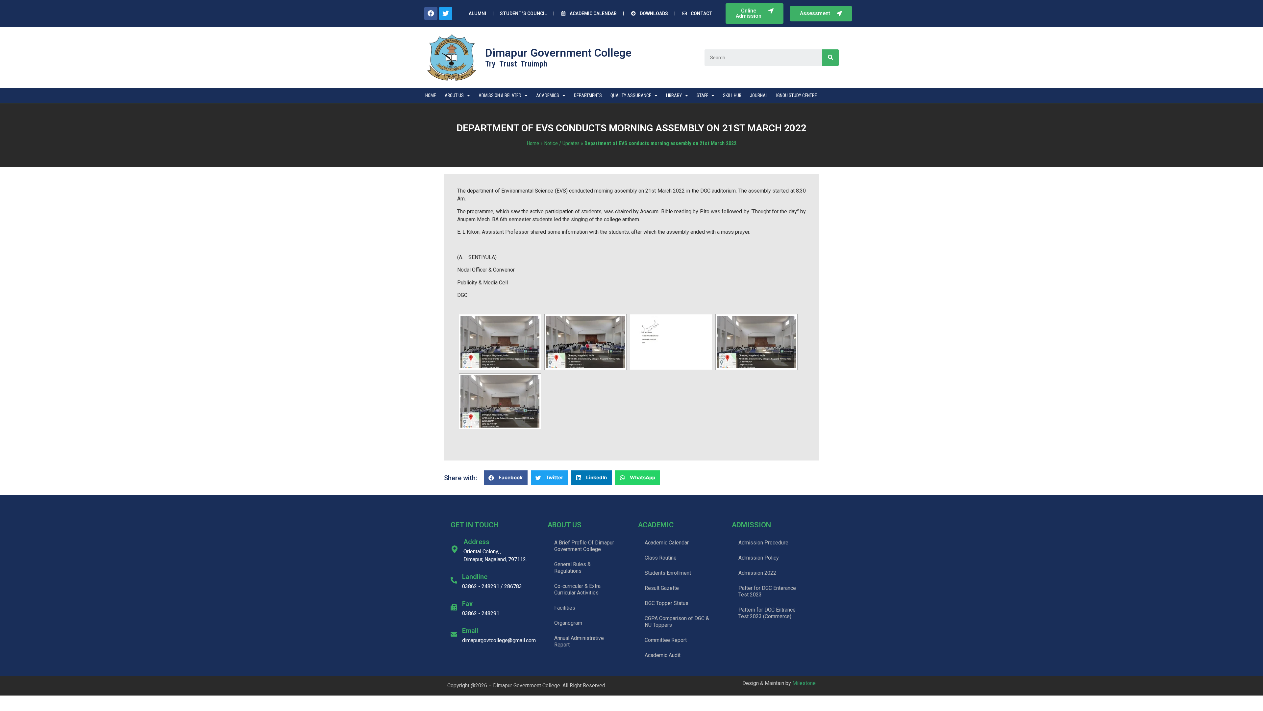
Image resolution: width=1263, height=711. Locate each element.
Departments (588, 95)
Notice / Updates (562, 143)
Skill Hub (732, 95)
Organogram (568, 623)
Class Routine (661, 558)
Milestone (804, 683)
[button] (754, 13)
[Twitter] (445, 13)
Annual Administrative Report (579, 641)
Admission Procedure (763, 543)
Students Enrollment (668, 573)
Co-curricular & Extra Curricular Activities (577, 589)
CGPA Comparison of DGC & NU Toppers (677, 621)
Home (430, 95)
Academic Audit (663, 655)
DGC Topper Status (666, 603)
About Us (454, 95)
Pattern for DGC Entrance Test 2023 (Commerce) (767, 613)
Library (674, 95)
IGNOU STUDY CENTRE (796, 95)
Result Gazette (662, 588)
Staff (702, 95)
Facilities (564, 608)
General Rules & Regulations (572, 567)
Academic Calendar (667, 543)
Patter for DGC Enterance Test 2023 (767, 591)
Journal (759, 95)
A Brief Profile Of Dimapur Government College (584, 546)
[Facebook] (430, 13)
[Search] (830, 57)
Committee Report (666, 640)
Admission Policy (758, 558)
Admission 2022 (757, 573)
